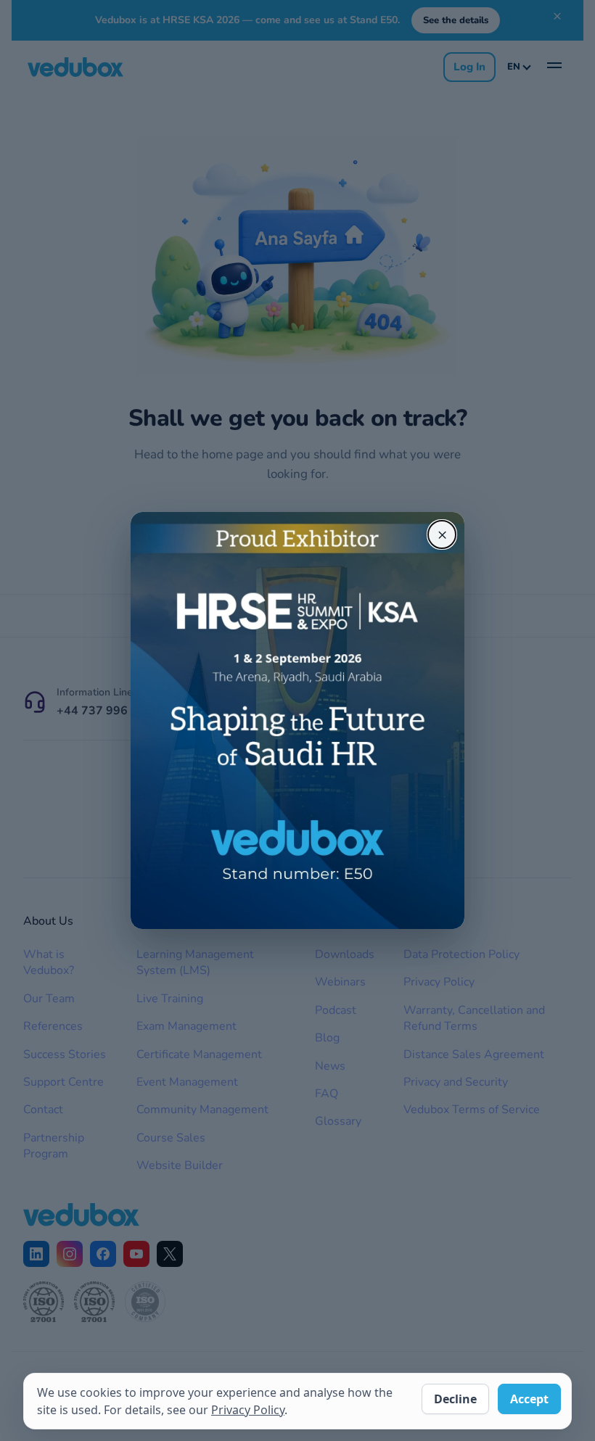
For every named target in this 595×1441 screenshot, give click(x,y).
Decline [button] (455, 1399)
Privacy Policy (247, 1410)
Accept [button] (529, 1399)
